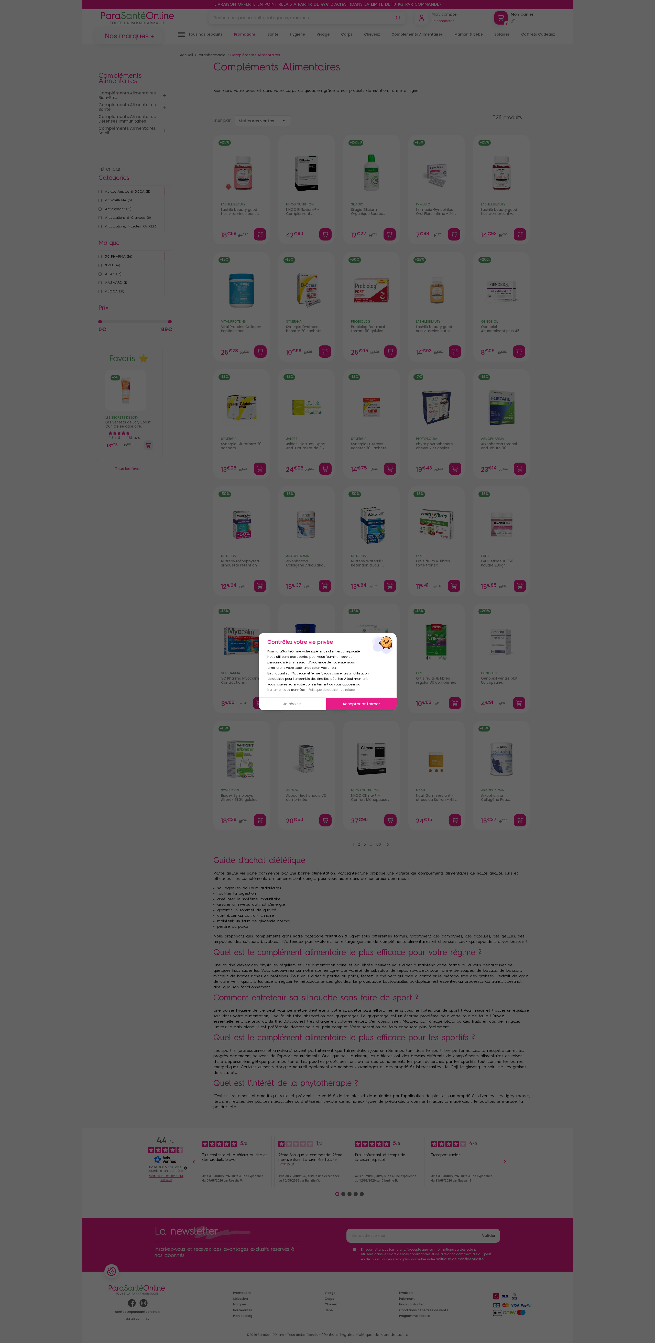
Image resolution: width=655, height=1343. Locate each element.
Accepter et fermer (361, 703)
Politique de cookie (323, 689)
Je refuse (348, 689)
